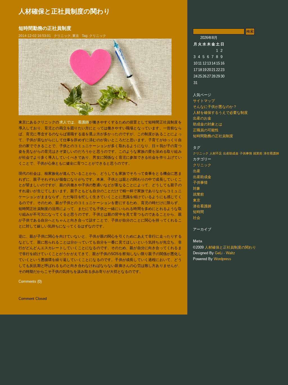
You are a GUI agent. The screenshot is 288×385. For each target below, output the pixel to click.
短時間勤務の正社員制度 (45, 28)
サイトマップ (204, 101)
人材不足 (216, 153)
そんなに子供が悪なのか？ (215, 107)
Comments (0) (30, 281)
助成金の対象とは (207, 124)
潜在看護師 (271, 153)
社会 (196, 218)
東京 (75, 36)
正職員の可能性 (206, 130)
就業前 (257, 153)
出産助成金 (230, 153)
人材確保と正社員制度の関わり (64, 11)
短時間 (198, 212)
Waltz (230, 253)
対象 (196, 188)
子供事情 (246, 153)
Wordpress (222, 259)
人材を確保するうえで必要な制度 (220, 112)
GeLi (218, 253)
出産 (196, 171)
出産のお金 (202, 118)
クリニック (62, 36)
